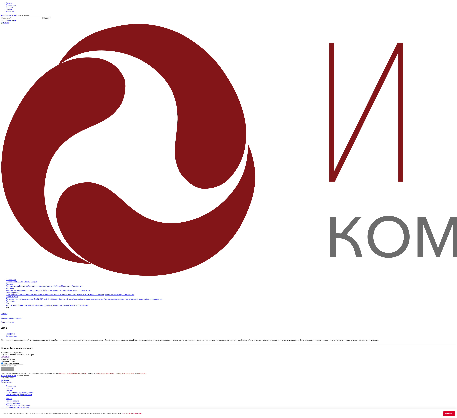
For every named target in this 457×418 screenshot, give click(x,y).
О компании (11, 280)
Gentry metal (112, 299)
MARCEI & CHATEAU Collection (90, 295)
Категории (10, 288)
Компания (5, 380)
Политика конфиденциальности (19, 395)
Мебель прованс (12, 292)
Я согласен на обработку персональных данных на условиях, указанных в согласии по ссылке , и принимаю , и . (75, 373)
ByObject (37, 299)
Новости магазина (11, 363)
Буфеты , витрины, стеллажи (54, 290)
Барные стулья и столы (29, 290)
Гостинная (23, 286)
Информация (6, 382)
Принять (449, 414)
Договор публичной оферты (17, 407)
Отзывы (27, 282)
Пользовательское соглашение (105, 373)
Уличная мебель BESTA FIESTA (75, 305)
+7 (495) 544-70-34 (8, 15)
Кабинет (57, 286)
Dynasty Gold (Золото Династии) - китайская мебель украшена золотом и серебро (74, 299)
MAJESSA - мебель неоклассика (63, 295)
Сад (7, 303)
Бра (40, 290)
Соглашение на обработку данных (20, 393)
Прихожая (65, 286)
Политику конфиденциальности (124, 373)
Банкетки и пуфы (13, 290)
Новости (19, 282)
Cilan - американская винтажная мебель (22, 295)
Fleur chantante (44, 295)
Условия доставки (13, 403)
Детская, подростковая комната (40, 286)
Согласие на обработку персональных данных (72, 373)
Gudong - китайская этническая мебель (133, 299)
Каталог (9, 399)
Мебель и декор (12, 297)
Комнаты (9, 284)
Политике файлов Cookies (132, 413)
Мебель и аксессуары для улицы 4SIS (46, 305)
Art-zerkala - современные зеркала (19, 299)
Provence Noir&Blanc (113, 295)
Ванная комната (12, 286)
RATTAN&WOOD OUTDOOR (18, 305)
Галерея (34, 282)
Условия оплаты (12, 401)
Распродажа (10, 301)
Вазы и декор (72, 290)
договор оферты (141, 373)
